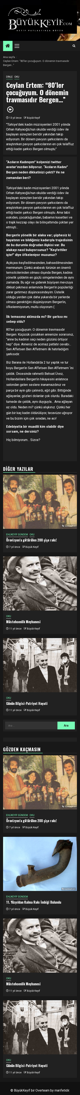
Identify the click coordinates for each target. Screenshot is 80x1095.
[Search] (74, 46)
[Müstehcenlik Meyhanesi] (40, 583)
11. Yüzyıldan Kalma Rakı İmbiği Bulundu (33, 902)
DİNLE (9, 76)
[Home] (8, 46)
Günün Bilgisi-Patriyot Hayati (27, 703)
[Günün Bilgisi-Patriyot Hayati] (40, 665)
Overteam (42, 1090)
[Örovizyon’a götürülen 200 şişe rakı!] (40, 502)
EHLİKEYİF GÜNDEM (17, 534)
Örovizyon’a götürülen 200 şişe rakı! (31, 540)
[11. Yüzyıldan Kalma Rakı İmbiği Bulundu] (40, 864)
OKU (16, 76)
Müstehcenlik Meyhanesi (23, 621)
